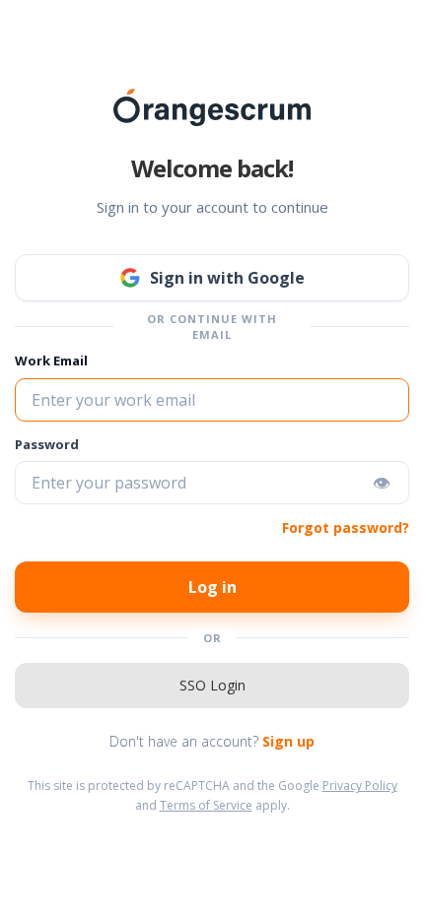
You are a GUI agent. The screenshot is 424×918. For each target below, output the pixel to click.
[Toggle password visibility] (381, 482)
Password (47, 444)
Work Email (51, 360)
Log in (212, 587)
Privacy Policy (359, 785)
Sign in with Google (227, 278)
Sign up (288, 741)
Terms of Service (206, 805)
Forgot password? (345, 527)
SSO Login (212, 685)
